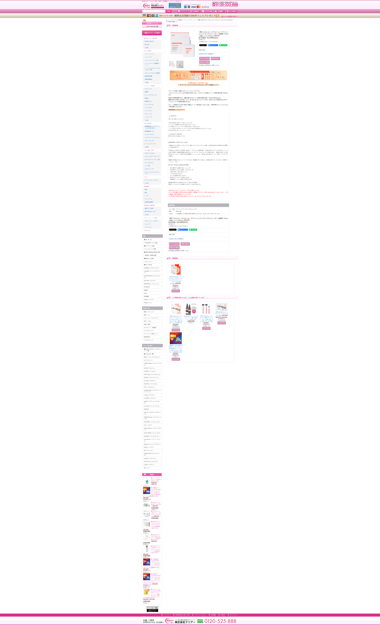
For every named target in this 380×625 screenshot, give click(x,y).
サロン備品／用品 (149, 150)
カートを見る (232, 11)
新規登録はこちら (152, 23)
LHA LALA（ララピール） (151, 461)
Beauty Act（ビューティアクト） (152, 444)
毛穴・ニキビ (147, 321)
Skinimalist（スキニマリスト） (152, 268)
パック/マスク (148, 107)
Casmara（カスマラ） (149, 395)
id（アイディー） (148, 360)
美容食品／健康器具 (149, 205)
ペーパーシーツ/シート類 (151, 60)
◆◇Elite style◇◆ (148, 354)
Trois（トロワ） (148, 425)
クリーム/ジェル (149, 104)
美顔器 (146, 290)
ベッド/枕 (147, 165)
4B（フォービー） (149, 450)
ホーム (168, 20)
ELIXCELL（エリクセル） (151, 384)
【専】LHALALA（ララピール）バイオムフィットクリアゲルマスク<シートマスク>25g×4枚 (176, 280)
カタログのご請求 (207, 11)
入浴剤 (146, 147)
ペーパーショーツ (149, 54)
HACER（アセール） (149, 368)
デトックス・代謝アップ (150, 333)
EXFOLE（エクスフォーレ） (151, 377)
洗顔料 (146, 92)
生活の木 (146, 409)
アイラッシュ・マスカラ (151, 221)
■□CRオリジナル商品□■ (150, 38)
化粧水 (146, 98)
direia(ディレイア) (148, 299)
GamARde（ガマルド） (150, 398)
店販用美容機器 (149, 202)
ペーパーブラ (148, 57)
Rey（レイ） (147, 468)
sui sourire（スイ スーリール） (152, 406)
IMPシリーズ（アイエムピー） (152, 357)
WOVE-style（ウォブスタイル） (152, 374)
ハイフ (146, 195)
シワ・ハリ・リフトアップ (151, 318)
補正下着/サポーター (150, 211)
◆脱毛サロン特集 (149, 258)
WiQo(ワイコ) (147, 302)
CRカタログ (147, 230)
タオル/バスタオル (150, 153)
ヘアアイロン (148, 227)
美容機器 (146, 186)
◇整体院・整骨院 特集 (150, 255)
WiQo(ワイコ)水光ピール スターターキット (156, 514)
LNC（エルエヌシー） (150, 387)
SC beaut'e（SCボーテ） (150, 380)
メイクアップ (148, 117)
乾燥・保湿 (147, 324)
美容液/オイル (148, 101)
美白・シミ (147, 315)
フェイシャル (148, 199)
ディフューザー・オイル (151, 180)
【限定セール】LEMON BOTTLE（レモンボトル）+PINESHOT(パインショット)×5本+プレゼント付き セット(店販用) (152, 579)
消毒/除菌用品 (148, 79)
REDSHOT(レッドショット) (151, 284)
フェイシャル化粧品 (149, 85)
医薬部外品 (147, 337)
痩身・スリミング (149, 311)
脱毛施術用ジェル (149, 131)
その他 (146, 47)
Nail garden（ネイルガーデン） (152, 436)
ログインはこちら (152, 26)
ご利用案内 (195, 11)
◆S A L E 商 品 (148, 264)
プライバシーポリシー (200, 615)
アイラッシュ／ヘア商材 (150, 218)
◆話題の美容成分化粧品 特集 (152, 252)
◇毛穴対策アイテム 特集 (150, 242)
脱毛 (146, 192)
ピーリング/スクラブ (150, 144)
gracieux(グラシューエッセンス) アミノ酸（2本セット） (191, 317)
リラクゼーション (149, 340)
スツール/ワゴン (149, 162)
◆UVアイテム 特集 (149, 246)
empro (145, 293)
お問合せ (223, 615)
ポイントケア (148, 114)
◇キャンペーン (148, 261)
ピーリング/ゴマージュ (151, 95)
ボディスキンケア (149, 140)
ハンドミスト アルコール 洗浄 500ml (156, 479)
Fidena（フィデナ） (149, 447)
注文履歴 (219, 11)
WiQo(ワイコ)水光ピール (156, 504)
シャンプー (148, 224)
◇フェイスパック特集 (150, 249)
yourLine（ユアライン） (150, 458)
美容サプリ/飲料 (149, 208)
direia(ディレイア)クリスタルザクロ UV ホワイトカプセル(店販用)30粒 (156, 525)
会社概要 (213, 615)
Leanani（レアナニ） (149, 464)
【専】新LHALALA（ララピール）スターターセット (221, 313)
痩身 (146, 189)
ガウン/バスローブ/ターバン (152, 156)
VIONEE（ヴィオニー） (150, 371)
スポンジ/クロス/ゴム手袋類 (152, 73)
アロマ (146, 177)
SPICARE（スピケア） (150, 280)
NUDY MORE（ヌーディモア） (152, 433)
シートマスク (148, 110)
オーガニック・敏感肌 (150, 327)
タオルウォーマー (149, 169)
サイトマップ (233, 615)
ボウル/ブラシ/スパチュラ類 (152, 159)
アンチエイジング (149, 330)
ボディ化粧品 (147, 123)
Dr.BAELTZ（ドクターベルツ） (152, 422)
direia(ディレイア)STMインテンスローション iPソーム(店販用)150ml (155, 549)
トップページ (183, 11)
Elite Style (147, 44)
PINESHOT (147, 287)
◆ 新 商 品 (148, 239)
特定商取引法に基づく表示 (182, 615)
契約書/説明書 (148, 76)
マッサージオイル (149, 134)
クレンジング (148, 88)
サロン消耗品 (147, 51)
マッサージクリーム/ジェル (152, 137)
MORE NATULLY (149, 41)
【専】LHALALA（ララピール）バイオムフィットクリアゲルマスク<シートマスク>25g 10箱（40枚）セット (176, 319)
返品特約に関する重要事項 (206, 54)
